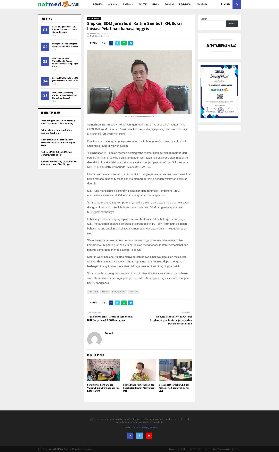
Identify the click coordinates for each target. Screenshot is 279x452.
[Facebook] (222, 4)
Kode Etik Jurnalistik (221, 449)
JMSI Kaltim (93, 292)
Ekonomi (169, 4)
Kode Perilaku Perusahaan (200, 449)
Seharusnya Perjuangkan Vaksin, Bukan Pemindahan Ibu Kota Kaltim (103, 388)
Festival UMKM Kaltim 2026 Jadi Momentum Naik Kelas (65, 79)
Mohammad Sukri (119, 292)
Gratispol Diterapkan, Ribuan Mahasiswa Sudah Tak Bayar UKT (174, 388)
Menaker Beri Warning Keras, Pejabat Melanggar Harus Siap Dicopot (64, 95)
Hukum (155, 4)
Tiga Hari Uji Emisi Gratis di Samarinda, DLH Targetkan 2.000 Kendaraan (109, 318)
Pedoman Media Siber (178, 449)
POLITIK (143, 4)
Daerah (127, 4)
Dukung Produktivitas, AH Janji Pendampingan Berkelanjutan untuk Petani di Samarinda (171, 320)
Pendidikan (185, 4)
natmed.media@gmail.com (144, 427)
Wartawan (134, 292)
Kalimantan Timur (94, 18)
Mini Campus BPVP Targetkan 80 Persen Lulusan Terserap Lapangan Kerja (65, 62)
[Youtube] (229, 4)
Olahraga (202, 4)
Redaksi (235, 449)
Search (204, 19)
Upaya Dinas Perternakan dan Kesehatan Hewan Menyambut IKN (139, 388)
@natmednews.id (221, 45)
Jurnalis (105, 292)
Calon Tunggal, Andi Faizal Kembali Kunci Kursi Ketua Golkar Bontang (64, 29)
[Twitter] (225, 4)
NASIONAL (113, 4)
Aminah (93, 34)
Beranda (98, 4)
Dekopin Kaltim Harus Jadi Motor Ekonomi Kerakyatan (65, 45)
